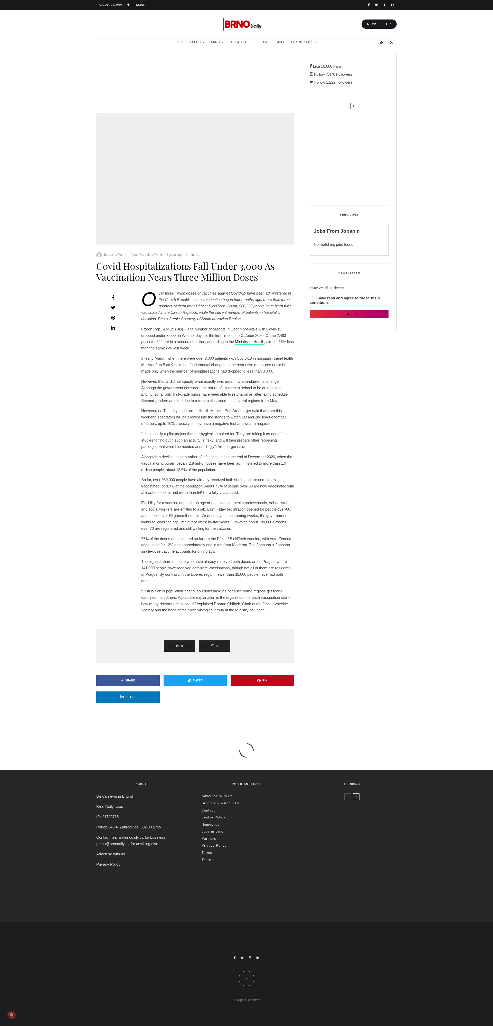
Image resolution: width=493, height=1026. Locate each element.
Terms (207, 853)
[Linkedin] (258, 957)
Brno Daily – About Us (221, 803)
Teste (206, 860)
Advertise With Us (217, 796)
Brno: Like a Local (340, 891)
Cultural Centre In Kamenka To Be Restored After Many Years (274, 75)
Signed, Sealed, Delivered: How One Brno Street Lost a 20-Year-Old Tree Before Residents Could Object (359, 188)
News (270, 61)
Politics (125, 66)
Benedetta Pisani (115, 255)
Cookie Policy (213, 817)
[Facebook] (368, 5)
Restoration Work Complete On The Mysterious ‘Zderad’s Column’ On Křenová (359, 143)
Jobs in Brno (212, 831)
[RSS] (381, 42)
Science (265, 42)
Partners (209, 839)
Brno (215, 42)
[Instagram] (384, 5)
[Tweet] (113, 307)
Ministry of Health (249, 341)
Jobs (281, 42)
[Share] (113, 297)
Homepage (211, 824)
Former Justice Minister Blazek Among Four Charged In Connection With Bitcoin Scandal (135, 91)
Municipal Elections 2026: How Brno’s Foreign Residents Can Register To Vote (357, 164)
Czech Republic (188, 42)
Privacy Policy (108, 864)
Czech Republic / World (136, 61)
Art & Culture (241, 42)
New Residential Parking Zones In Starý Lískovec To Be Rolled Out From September (358, 121)
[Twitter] (376, 5)
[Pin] (113, 317)
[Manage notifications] (11, 1015)
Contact (208, 810)
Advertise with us (110, 854)
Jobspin (350, 231)
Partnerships (302, 42)
